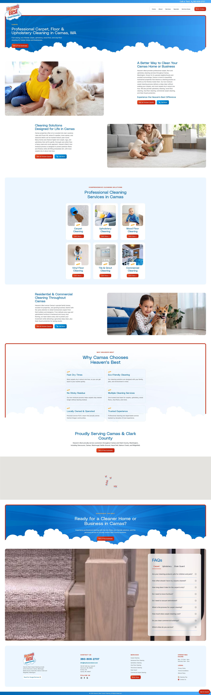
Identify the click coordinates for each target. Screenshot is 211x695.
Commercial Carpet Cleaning (138, 672)
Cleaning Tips (182, 677)
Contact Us (182, 679)
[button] (168, 9)
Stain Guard (134, 670)
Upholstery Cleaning (136, 662)
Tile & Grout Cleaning (136, 667)
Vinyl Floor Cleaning (136, 665)
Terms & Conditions (183, 670)
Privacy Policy (182, 668)
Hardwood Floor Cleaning (137, 660)
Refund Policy (181, 673)
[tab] (156, 566)
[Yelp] (87, 678)
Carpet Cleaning (135, 658)
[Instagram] (81, 678)
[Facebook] (84, 678)
